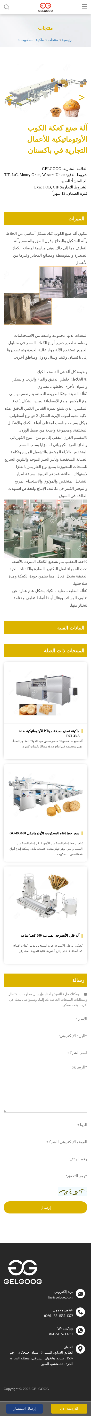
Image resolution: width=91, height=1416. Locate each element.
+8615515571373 (61, 1334)
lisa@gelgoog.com (60, 1297)
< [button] (81, 94)
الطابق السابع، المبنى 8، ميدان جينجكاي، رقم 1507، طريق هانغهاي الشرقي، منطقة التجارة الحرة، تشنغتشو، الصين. (41, 1358)
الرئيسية (68, 40)
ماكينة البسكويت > (31, 40)
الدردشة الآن (69, 1408)
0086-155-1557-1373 (58, 1316)
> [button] (9, 94)
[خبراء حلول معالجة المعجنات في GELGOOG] (45, 7)
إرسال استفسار (25, 1408)
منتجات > (51, 40)
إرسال (46, 1207)
